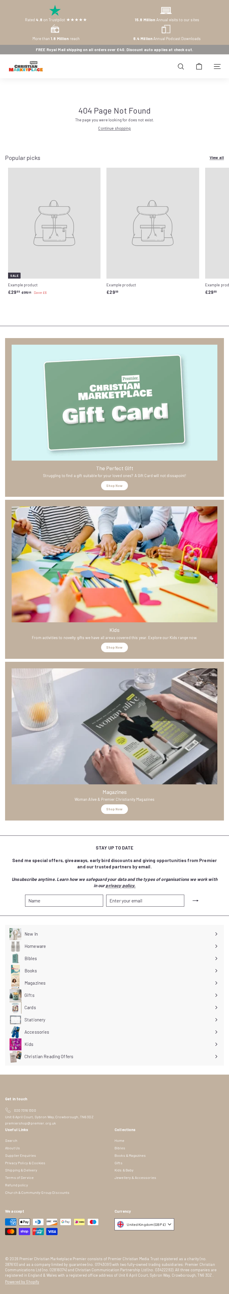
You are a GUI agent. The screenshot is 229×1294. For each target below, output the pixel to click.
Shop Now (114, 486)
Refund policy (16, 1185)
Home (119, 1140)
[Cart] (199, 66)
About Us (12, 1148)
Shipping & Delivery (21, 1170)
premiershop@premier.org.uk (30, 1123)
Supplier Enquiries (20, 1155)
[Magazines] (114, 726)
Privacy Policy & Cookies (25, 1163)
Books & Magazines (130, 1155)
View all (217, 157)
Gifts (118, 1163)
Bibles (119, 1148)
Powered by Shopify (22, 1281)
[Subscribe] (195, 901)
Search (11, 1140)
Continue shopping (114, 128)
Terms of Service (19, 1177)
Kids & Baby (124, 1170)
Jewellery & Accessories (135, 1177)
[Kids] (114, 564)
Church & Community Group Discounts (37, 1192)
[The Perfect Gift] (114, 403)
